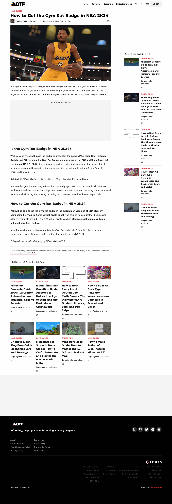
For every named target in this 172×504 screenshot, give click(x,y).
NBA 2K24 (28, 164)
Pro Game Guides (91, 467)
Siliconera (110, 470)
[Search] (136, 4)
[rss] (134, 429)
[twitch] (140, 429)
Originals (108, 4)
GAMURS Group (156, 487)
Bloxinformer (155, 477)
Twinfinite (110, 467)
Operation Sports (130, 474)
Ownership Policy (42, 447)
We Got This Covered (128, 470)
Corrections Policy (18, 443)
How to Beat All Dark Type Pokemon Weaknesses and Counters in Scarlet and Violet (99, 296)
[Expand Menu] (147, 4)
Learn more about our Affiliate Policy (23, 253)
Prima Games (93, 470)
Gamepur (133, 467)
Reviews (96, 4)
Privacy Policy (16, 450)
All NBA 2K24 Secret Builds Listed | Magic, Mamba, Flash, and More (54, 179)
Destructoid (156, 470)
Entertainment (124, 4)
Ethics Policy (39, 443)
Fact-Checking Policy (20, 447)
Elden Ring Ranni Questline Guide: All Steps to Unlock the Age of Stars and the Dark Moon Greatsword (47, 296)
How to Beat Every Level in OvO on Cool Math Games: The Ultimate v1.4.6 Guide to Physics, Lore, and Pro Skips (151, 142)
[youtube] (159, 429)
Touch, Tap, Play (92, 477)
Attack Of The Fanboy (152, 467)
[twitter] (146, 429)
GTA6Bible (94, 481)
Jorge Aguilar (16, 307)
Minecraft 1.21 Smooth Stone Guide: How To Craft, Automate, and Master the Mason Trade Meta (47, 352)
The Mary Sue (155, 474)
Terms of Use (40, 450)
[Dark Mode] (141, 4)
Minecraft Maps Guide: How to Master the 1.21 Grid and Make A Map (73, 348)
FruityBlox (133, 477)
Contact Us (39, 440)
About (13, 440)
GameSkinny (109, 474)
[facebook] (152, 429)
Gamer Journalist (91, 474)
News (86, 4)
